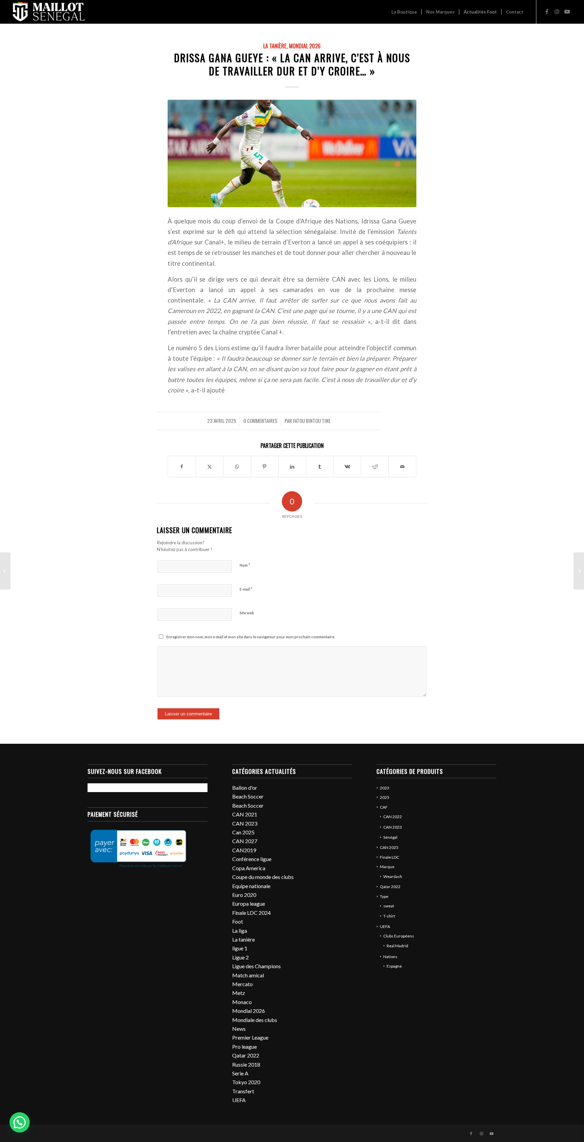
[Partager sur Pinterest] (264, 466)
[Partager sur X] (209, 466)
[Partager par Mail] (402, 466)
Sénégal (390, 837)
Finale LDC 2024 (251, 912)
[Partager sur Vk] (347, 466)
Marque (387, 866)
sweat (388, 905)
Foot (237, 921)
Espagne (394, 966)
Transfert (243, 1091)
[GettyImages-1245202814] (292, 153)
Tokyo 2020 (246, 1082)
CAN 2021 (244, 814)
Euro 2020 (244, 894)
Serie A (240, 1073)
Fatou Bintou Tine (312, 420)
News (239, 1028)
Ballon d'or (244, 787)
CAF (384, 807)
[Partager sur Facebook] (182, 466)
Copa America (248, 868)
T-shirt (389, 916)
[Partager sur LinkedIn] (292, 466)
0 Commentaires (260, 420)
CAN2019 (244, 850)
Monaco (242, 1002)
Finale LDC (389, 857)
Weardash (392, 876)
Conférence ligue (251, 859)
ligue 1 (239, 948)
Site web (247, 613)
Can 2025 (243, 832)
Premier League (250, 1037)
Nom (245, 565)
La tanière (275, 46)
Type (384, 896)
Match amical (248, 975)
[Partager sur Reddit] (375, 466)
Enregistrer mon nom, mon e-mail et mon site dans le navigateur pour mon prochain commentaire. (250, 637)
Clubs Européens (398, 935)
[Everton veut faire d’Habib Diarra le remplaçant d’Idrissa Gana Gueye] (5, 571)
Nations (390, 956)
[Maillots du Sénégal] (49, 12)
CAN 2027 (244, 841)
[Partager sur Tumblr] (320, 466)
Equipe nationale (251, 886)
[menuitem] (404, 12)
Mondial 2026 (305, 46)
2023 (384, 787)
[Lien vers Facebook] (547, 11)
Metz (238, 993)
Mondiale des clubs (254, 1020)
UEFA (239, 1100)
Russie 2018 (246, 1064)
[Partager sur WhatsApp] (237, 466)
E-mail (246, 589)
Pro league (244, 1046)
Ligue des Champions (256, 966)
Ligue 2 (240, 957)
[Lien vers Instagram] (557, 11)
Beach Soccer (248, 796)
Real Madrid (397, 945)
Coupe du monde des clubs (263, 877)
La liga (239, 930)
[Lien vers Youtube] (567, 11)
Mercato (242, 984)
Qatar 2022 (245, 1055)
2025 (384, 797)
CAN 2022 (392, 816)
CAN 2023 (244, 823)
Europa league (248, 903)
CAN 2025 (389, 847)
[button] (19, 1122)
